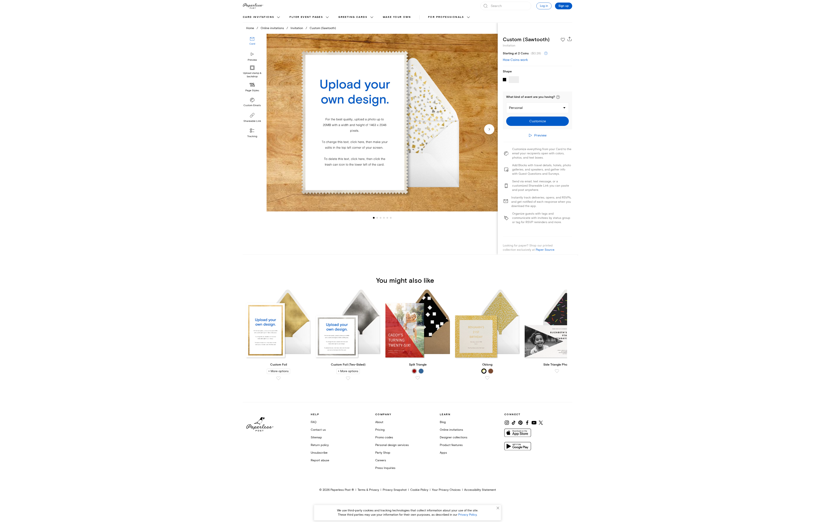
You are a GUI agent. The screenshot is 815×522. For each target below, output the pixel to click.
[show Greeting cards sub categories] (371, 17)
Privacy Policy (467, 514)
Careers (380, 460)
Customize (537, 121)
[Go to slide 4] (380, 218)
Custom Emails (252, 105)
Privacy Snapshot (395, 490)
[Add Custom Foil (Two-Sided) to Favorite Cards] (348, 378)
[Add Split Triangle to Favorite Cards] (417, 377)
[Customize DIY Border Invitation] (382, 122)
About (379, 422)
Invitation (297, 28)
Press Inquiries (385, 468)
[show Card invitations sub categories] (278, 17)
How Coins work (515, 60)
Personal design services (392, 445)
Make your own (397, 17)
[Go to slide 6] (387, 218)
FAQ (313, 422)
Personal (516, 108)
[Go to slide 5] (384, 218)
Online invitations (272, 28)
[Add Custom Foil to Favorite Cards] (278, 378)
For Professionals (446, 17)
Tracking (252, 136)
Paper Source (545, 250)
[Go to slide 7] (391, 218)
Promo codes (384, 437)
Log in (544, 6)
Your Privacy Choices (446, 490)
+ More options (278, 371)
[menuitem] (262, 17)
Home (250, 28)
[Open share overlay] (569, 38)
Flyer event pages (306, 17)
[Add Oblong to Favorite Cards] (487, 377)
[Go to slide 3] (377, 218)
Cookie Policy (419, 490)
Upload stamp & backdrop (252, 75)
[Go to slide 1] (374, 218)
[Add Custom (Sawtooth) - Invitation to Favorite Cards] (562, 39)
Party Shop (382, 452)
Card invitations (258, 17)
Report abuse (320, 460)
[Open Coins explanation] (546, 53)
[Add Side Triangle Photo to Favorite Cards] (556, 371)
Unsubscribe (319, 452)
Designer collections (453, 437)
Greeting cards (353, 17)
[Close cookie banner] (497, 508)
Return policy (320, 445)
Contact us (318, 430)
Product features (451, 445)
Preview (252, 60)
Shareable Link (252, 121)
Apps (443, 452)
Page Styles (252, 90)
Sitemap (316, 437)
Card (252, 44)
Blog (443, 422)
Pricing (380, 430)
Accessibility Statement (480, 490)
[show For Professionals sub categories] (468, 17)
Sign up (563, 6)
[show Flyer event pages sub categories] (327, 17)
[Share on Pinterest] (520, 423)
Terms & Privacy (368, 490)
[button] (558, 97)
